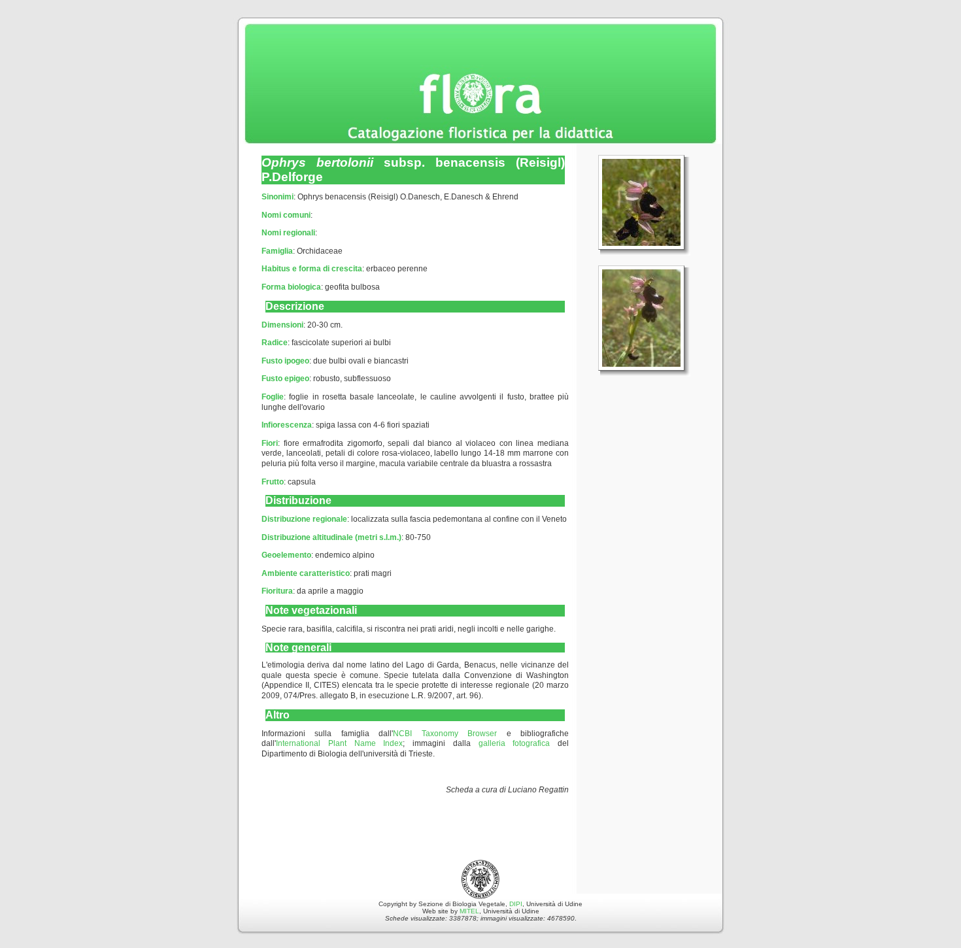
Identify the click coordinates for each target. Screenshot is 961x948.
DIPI (515, 903)
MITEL (469, 911)
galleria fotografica (514, 743)
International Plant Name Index (339, 743)
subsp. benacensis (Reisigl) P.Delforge (413, 170)
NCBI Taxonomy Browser (445, 733)
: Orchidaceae (302, 251)
